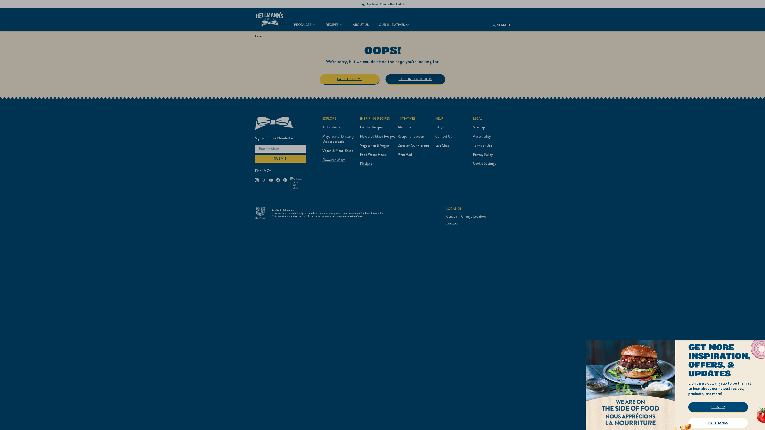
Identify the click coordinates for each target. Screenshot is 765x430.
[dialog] (675, 385)
